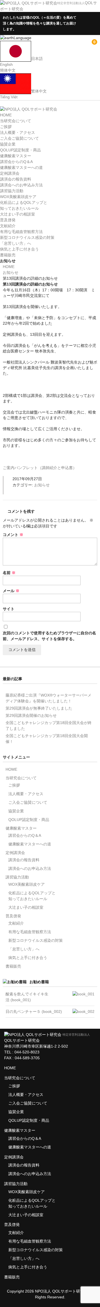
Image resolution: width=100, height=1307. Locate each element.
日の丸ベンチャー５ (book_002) (34, 1011)
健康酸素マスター (15, 156)
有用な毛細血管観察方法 (21, 231)
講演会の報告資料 (15, 179)
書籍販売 (8, 255)
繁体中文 (39, 91)
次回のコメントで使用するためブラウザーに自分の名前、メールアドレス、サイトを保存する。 (49, 636)
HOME (6, 115)
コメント (13, 534)
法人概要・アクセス (17, 132)
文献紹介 (8, 226)
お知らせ (42, 485)
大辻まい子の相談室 (17, 214)
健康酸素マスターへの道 (21, 167)
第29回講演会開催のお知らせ (31, 715)
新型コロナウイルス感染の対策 (27, 237)
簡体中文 (8, 70)
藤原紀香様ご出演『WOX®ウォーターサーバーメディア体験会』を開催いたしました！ (48, 698)
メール (11, 591)
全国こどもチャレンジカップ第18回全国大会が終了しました (49, 725)
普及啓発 (8, 220)
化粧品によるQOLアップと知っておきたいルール (32, 896)
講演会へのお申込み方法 (21, 185)
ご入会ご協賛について (19, 138)
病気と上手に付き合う (19, 249)
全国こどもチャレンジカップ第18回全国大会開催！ (47, 738)
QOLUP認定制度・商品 (20, 150)
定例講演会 (9, 173)
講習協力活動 (11, 191)
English (6, 64)
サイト (8, 609)
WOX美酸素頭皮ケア (18, 196)
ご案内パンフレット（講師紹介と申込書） (40, 467)
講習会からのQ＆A (16, 161)
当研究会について (15, 121)
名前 (9, 572)
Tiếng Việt (9, 97)
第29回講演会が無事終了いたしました (39, 708)
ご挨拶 (6, 126)
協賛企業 (8, 144)
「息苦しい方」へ (15, 243)
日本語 (37, 58)
